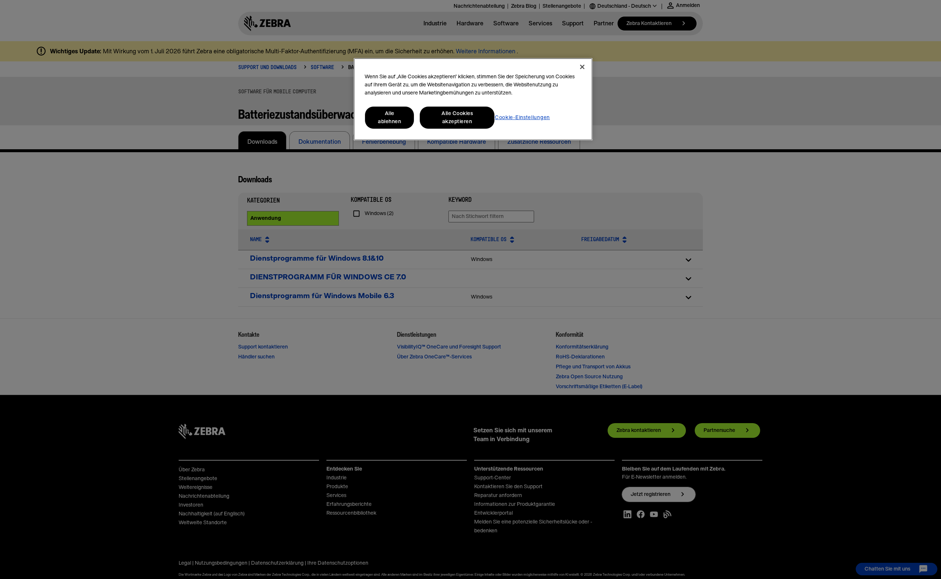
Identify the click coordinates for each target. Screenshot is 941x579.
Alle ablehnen (389, 117)
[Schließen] (582, 67)
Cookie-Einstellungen (522, 117)
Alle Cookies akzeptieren (457, 117)
